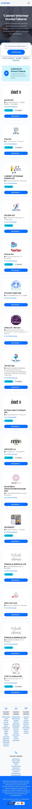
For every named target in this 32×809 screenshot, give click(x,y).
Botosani (26, 724)
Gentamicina (16, 726)
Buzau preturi (16, 759)
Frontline (16, 720)
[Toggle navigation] (28, 3)
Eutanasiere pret (16, 773)
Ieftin (16, 764)
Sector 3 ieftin (16, 760)
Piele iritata (6, 740)
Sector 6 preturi (16, 769)
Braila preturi (16, 768)
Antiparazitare (16, 716)
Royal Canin (16, 60)
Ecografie (18, 58)
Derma (6, 733)
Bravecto (26, 58)
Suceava (26, 722)
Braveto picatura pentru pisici (16, 738)
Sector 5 (26, 726)
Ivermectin (16, 727)
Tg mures (26, 720)
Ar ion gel (16, 729)
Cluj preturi (16, 771)
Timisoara (26, 716)
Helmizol (16, 722)
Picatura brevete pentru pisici (16, 733)
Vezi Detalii (15, 116)
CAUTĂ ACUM (16, 52)
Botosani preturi (16, 766)
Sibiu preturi (16, 762)
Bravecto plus (16, 718)
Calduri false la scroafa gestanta (6, 743)
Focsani (26, 731)
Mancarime (6, 738)
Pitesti (26, 718)
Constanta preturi (16, 775)
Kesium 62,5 (16, 724)
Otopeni (26, 733)
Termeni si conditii (16, 801)
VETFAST (6, 3)
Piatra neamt (26, 727)
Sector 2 (26, 729)
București (11, 58)
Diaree (6, 731)
